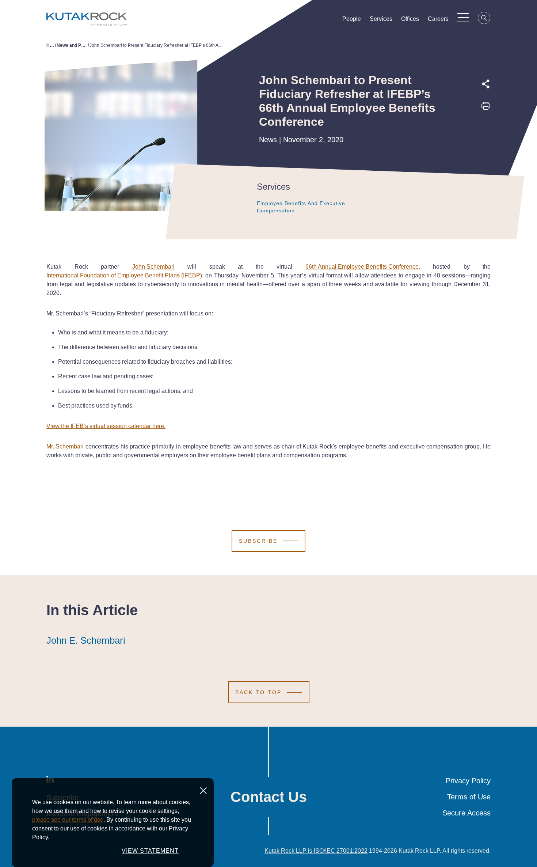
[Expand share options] (485, 84)
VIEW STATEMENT (150, 851)
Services (381, 19)
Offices (410, 19)
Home (50, 45)
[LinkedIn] (486, 140)
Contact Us (269, 797)
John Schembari (153, 267)
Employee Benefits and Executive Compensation (301, 206)
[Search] (484, 19)
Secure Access (466, 813)
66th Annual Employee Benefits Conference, (362, 267)
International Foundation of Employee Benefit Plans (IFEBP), (124, 275)
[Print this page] (485, 108)
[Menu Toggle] (463, 17)
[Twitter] (486, 123)
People (351, 19)
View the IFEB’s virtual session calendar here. (105, 426)
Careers (438, 19)
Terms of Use (469, 797)
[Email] (486, 157)
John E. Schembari (85, 640)
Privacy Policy (468, 781)
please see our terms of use (67, 820)
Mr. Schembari (65, 446)
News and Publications (72, 45)
